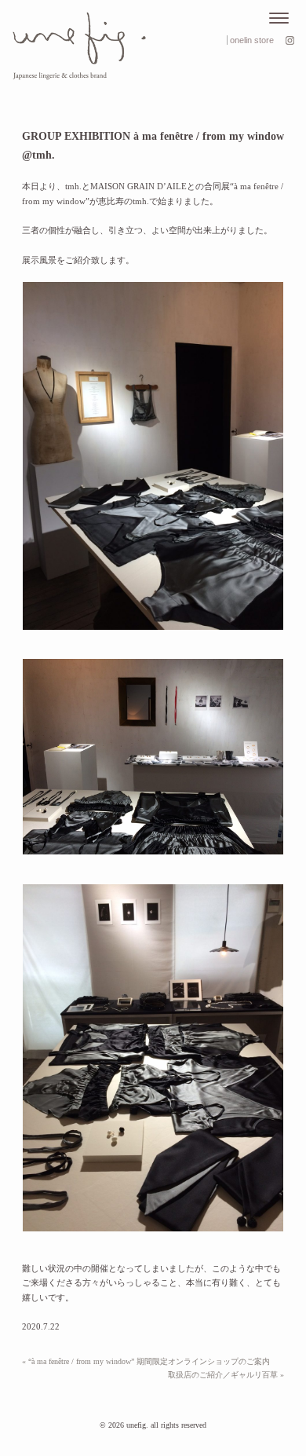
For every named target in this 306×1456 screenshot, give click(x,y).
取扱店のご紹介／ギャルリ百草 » (226, 1374)
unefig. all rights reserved (166, 1425)
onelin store (252, 40)
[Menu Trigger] (279, 18)
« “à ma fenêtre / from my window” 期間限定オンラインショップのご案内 (146, 1361)
